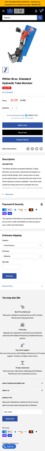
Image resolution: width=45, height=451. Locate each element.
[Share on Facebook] (28, 148)
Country (5, 240)
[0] (40, 10)
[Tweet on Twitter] (36, 148)
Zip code (5, 262)
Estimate (9, 276)
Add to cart (22, 125)
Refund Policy (7, 286)
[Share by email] (41, 148)
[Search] (40, 17)
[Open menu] (3, 11)
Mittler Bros (7, 92)
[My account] (36, 11)
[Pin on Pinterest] (32, 148)
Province (5, 251)
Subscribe (10, 419)
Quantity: (5, 108)
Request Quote (22, 139)
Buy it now (22, 132)
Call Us (10, 446)
